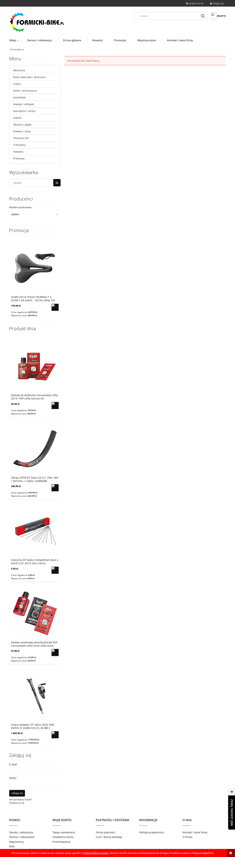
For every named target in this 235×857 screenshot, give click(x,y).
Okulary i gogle (22, 124)
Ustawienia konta (63, 837)
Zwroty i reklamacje (21, 832)
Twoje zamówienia (64, 832)
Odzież (17, 117)
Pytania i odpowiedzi (22, 837)
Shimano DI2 (21, 138)
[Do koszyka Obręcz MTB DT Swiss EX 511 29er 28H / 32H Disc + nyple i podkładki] (55, 487)
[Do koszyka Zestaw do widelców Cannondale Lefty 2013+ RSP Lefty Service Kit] (55, 405)
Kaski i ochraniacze (25, 90)
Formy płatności (105, 832)
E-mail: (13, 764)
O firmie (187, 837)
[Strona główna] (36, 22)
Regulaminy (16, 841)
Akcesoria (19, 70)
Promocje (19, 158)
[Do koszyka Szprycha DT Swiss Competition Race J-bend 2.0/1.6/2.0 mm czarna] (55, 570)
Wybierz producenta (20, 207)
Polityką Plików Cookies (96, 853)
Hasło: (13, 778)
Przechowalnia (61, 841)
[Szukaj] (202, 16)
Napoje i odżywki (23, 104)
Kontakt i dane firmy (194, 832)
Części (17, 84)
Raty (12, 846)
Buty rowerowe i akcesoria (29, 77)
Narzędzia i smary (24, 111)
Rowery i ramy (22, 131)
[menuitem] (15, 40)
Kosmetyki (19, 97)
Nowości (18, 151)
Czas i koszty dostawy (109, 837)
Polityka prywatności (151, 832)
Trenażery (19, 145)
